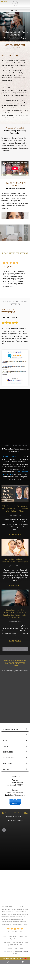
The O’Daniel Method (10, 457)
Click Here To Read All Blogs (15, 649)
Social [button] (6, 769)
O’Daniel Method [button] (10, 729)
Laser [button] (5, 746)
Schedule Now (15, 11)
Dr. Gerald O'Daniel (15, 515)
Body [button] (5, 740)
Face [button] (5, 735)
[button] (2, 1)
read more (15, 534)
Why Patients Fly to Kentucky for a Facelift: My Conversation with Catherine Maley (15, 508)
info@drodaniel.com (17, 795)
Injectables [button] (8, 752)
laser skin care (8, 474)
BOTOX (17, 472)
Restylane (24, 472)
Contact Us (22, 8)
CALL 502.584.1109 (15, 945)
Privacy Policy (18, 948)
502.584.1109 (7, 8)
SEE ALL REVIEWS (15, 931)
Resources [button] (7, 763)
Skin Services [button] (8, 758)
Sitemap (9, 948)
